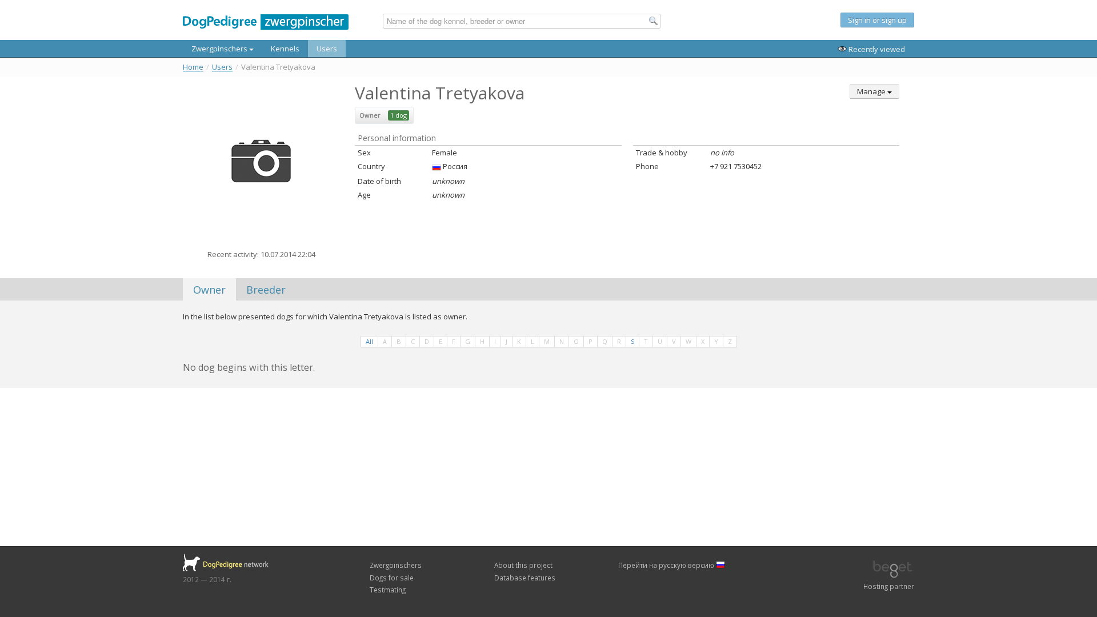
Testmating (388, 589)
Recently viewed (876, 49)
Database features (524, 577)
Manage (872, 91)
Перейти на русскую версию (667, 565)
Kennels (285, 48)
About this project (523, 565)
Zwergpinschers (220, 48)
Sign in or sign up (877, 20)
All (369, 341)
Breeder (266, 290)
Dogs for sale (392, 577)
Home (193, 67)
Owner (209, 290)
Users (327, 48)
